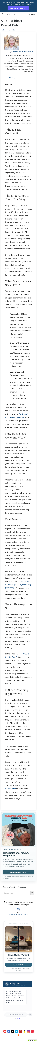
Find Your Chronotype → (18, 8)
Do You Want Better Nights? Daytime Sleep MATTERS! (18, 584)
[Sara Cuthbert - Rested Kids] (18, 42)
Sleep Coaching (9, 14)
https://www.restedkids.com (23, 52)
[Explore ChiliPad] (18, 939)
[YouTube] (4, 1031)
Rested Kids (10, 788)
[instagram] (28, 1031)
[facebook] (8, 1031)
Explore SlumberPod (18, 872)
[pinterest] (32, 1031)
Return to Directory (8, 30)
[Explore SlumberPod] (18, 829)
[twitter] (12, 1031)
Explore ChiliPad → (18, 965)
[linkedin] (16, 1031)
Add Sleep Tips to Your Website (18, 914)
